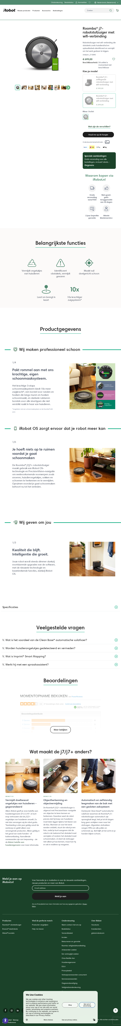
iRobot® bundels (8, 933)
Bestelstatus (69, 2)
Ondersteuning (57, 2)
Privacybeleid (67, 971)
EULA (63, 966)
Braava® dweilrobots (10, 929)
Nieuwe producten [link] (23, 10)
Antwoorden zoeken (69, 950)
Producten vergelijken (40, 925)
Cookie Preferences (9, 1022)
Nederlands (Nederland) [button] (106, 2)
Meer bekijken (60, 729)
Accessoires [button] (46, 10)
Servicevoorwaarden (69, 979)
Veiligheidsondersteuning (71, 987)
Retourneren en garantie (71, 941)
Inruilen (64, 937)
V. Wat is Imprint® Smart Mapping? (24, 656)
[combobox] (99, 10)
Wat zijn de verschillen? (99, 126)
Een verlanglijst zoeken (70, 954)
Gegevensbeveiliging (69, 983)
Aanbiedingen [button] (58, 10)
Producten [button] (36, 10)
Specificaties (10, 607)
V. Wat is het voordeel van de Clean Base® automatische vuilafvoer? (44, 640)
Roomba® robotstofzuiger (11, 925)
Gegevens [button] (89, 165)
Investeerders (96, 929)
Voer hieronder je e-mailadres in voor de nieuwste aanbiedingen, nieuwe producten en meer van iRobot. (59, 881)
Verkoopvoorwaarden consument (74, 975)
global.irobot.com (97, 933)
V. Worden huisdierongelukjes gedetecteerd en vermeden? (38, 648)
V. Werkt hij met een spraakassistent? (25, 664)
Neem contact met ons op (71, 925)
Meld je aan (60, 896)
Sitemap (15, 1020)
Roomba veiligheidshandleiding (73, 946)
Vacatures (95, 925)
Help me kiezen (38, 929)
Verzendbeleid (67, 933)
